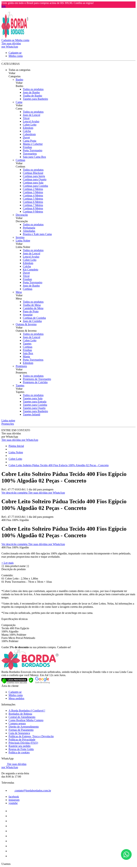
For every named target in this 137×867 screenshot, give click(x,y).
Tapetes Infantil (31, 414)
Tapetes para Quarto (34, 408)
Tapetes (27, 343)
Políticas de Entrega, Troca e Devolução (31, 736)
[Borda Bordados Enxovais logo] (14, 36)
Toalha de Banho (32, 95)
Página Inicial (16, 445)
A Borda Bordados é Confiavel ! (27, 710)
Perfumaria (29, 227)
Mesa (19, 292)
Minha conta (16, 695)
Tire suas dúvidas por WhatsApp (19, 439)
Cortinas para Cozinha (35, 185)
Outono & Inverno (26, 324)
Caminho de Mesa (33, 308)
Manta (26, 356)
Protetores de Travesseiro (37, 379)
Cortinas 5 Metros (33, 198)
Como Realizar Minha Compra (26, 720)
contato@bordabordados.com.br (32, 790)
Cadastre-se (15, 691)
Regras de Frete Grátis (21, 749)
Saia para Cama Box (34, 156)
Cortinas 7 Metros (33, 205)
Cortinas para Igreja (34, 176)
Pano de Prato (31, 311)
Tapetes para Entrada (34, 401)
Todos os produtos (33, 89)
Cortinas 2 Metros (33, 189)
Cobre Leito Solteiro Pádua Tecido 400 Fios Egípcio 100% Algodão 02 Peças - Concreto (59, 465)
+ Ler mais (7, 562)
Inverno (20, 237)
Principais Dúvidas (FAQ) (23, 742)
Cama (19, 102)
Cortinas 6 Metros (33, 201)
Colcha (27, 131)
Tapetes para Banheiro (35, 98)
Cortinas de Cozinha (34, 317)
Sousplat (27, 314)
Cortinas (20, 160)
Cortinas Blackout (33, 172)
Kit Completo (30, 269)
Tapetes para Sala (32, 398)
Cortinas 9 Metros (33, 211)
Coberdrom (29, 134)
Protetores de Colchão (35, 382)
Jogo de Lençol (31, 114)
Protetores (21, 366)
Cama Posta (29, 140)
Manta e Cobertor (33, 143)
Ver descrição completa (14, 492)
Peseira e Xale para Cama (37, 234)
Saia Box (28, 353)
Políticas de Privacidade (22, 739)
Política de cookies (19, 752)
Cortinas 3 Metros (33, 192)
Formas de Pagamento (21, 729)
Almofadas (29, 230)
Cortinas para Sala (33, 182)
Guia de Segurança (19, 733)
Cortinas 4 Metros (33, 195)
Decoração (22, 214)
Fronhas (27, 147)
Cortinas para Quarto (34, 179)
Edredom (28, 127)
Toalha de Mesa (32, 304)
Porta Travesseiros (33, 359)
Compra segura (17, 723)
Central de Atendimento (22, 717)
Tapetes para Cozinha (35, 404)
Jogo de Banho (31, 92)
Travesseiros (30, 153)
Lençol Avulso (31, 121)
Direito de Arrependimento (24, 726)
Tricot (26, 118)
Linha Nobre (23, 240)
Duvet (26, 137)
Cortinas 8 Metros (33, 208)
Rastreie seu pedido (20, 745)
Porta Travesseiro (32, 150)
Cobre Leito (29, 124)
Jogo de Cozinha (32, 321)
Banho (19, 79)
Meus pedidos (16, 698)
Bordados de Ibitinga (20, 713)
